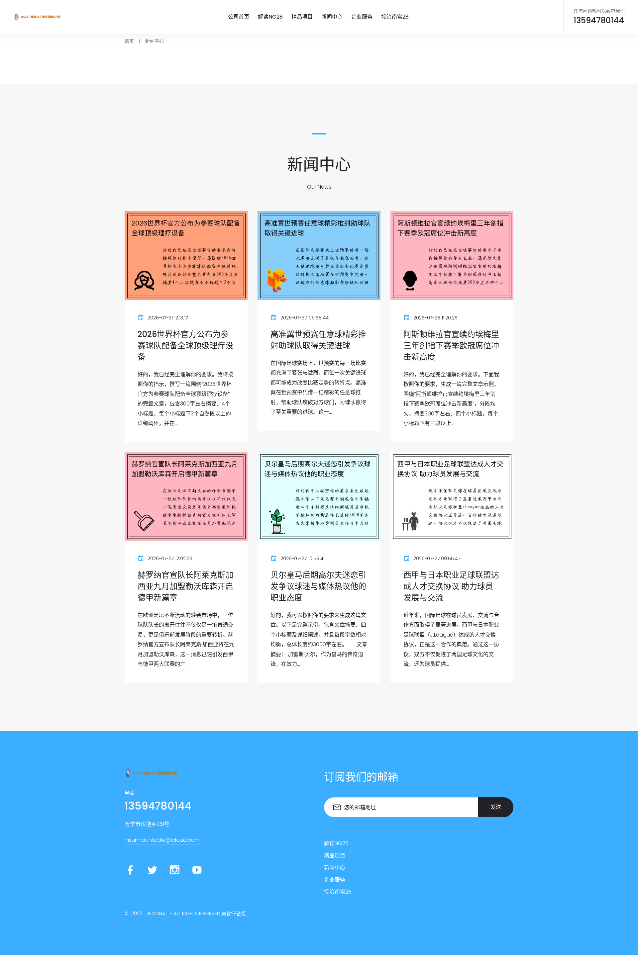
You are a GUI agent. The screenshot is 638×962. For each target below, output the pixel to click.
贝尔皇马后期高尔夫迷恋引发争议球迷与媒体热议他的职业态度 (318, 586)
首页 (129, 41)
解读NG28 (270, 17)
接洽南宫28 (395, 17)
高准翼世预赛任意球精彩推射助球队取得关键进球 (318, 340)
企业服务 (361, 17)
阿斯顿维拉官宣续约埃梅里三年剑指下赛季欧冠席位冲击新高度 (451, 345)
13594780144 (599, 21)
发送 (495, 807)
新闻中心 (332, 17)
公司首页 (238, 17)
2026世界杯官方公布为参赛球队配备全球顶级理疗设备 (185, 345)
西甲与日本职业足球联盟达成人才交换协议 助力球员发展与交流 (451, 586)
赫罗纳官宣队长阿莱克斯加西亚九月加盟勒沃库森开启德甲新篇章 (185, 586)
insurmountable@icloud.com (162, 840)
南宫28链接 (234, 913)
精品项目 (302, 17)
